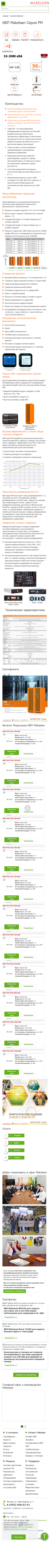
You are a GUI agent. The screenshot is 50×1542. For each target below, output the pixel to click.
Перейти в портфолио (26, 1375)
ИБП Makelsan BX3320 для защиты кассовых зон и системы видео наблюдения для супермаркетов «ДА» (24, 1310)
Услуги (6, 1449)
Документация (31, 1493)
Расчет (17, 1150)
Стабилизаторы (32, 1449)
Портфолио (8, 1452)
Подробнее (28, 753)
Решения (10, 1461)
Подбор (17, 1135)
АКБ (27, 1446)
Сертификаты (9, 1436)
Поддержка (33, 1461)
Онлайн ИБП (31, 1436)
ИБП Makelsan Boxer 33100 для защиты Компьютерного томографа (24, 1330)
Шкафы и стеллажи (34, 1455)
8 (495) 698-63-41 (18, 1504)
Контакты (7, 1455)
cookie (19, 1527)
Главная (5, 16)
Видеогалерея (9, 1443)
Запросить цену (11, 752)
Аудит (16, 1143)
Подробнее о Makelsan (15, 1291)
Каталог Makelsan (16, 16)
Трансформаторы (33, 1452)
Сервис (17, 1157)
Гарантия (7, 1446)
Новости (6, 1439)
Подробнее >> (11, 1317)
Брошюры (29, 1465)
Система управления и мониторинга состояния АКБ (13, 1484)
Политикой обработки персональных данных (18, 1528)
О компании (12, 1432)
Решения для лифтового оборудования (9, 1474)
